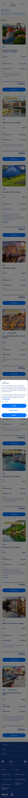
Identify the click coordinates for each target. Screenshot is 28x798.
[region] (14, 399)
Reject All (14, 415)
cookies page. (6, 399)
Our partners (5, 401)
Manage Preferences (14, 410)
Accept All (14, 405)
